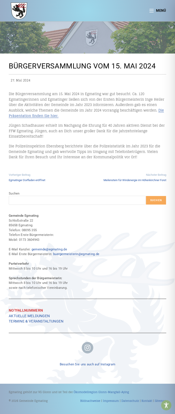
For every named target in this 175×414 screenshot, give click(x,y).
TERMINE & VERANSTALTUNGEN (36, 321)
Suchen (14, 193)
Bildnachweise (90, 400)
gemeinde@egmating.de (49, 249)
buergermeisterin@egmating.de (76, 254)
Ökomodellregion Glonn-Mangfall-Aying (101, 392)
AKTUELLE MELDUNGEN (29, 316)
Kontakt (146, 400)
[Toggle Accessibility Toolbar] (166, 405)
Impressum (111, 400)
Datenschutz (130, 400)
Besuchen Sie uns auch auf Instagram (87, 364)
